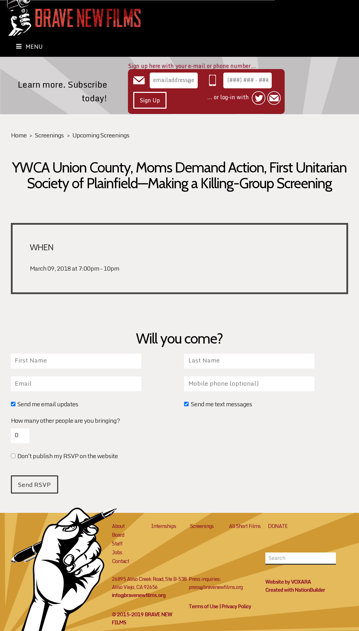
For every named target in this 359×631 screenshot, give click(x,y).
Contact (120, 561)
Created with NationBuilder (295, 590)
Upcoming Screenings (100, 135)
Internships (163, 526)
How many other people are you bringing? (65, 421)
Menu (34, 46)
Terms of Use (203, 606)
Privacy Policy (236, 606)
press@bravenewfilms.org (216, 587)
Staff (117, 544)
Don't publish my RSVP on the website (67, 456)
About (118, 526)
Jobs (117, 552)
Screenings (49, 135)
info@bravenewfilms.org (138, 595)
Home (19, 135)
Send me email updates (47, 404)
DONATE (277, 526)
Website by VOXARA (288, 582)
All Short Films (244, 526)
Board (118, 535)
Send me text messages (221, 404)
